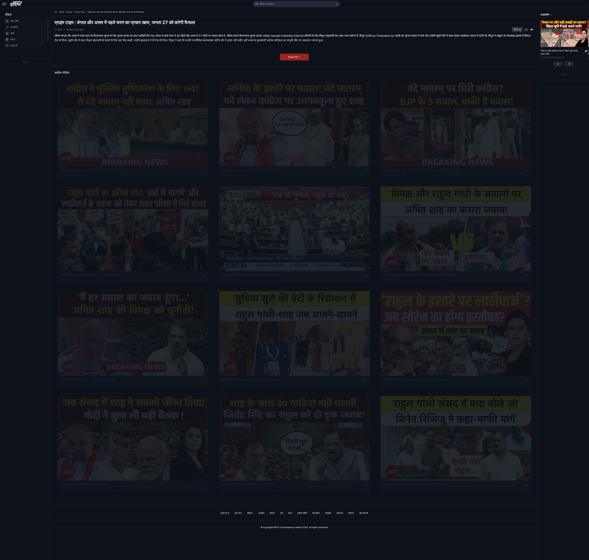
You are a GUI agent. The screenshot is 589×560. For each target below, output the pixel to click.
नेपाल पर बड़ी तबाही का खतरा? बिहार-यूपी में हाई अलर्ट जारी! (559, 52)
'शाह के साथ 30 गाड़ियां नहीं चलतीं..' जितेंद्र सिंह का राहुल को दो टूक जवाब (249, 484)
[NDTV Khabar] (16, 3)
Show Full (293, 57)
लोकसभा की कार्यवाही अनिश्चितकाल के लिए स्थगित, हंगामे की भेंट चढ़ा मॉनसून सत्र (251, 274)
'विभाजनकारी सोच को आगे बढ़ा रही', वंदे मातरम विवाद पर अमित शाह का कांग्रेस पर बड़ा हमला (93, 170)
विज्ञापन (250, 513)
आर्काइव (261, 513)
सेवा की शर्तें (363, 513)
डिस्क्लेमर (316, 513)
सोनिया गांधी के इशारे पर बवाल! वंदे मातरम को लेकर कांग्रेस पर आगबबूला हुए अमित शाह (252, 170)
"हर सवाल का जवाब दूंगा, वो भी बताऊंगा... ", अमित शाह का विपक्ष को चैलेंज (87, 379)
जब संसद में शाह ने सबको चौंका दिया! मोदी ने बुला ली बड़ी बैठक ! (83, 484)
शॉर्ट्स (12, 39)
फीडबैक (328, 513)
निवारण (351, 513)
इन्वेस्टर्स (340, 513)
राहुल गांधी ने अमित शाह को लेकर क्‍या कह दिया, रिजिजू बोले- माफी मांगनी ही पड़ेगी (412, 484)
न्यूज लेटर (238, 513)
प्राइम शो (13, 45)
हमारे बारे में (225, 513)
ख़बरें (12, 33)
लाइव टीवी (14, 21)
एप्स (281, 513)
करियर (272, 513)
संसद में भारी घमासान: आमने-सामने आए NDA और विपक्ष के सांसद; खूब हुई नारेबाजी (90, 274)
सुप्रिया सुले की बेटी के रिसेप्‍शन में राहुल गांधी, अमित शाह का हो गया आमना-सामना (250, 379)
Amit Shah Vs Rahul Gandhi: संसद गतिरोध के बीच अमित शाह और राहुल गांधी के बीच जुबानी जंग (420, 274)
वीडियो (8, 14)
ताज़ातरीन (14, 27)
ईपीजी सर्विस (302, 513)
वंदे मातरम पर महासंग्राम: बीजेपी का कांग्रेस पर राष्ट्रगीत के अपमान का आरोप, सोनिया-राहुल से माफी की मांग (422, 170)
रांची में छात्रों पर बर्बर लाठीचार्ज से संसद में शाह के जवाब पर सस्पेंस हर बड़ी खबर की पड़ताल (416, 379)
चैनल (290, 513)
